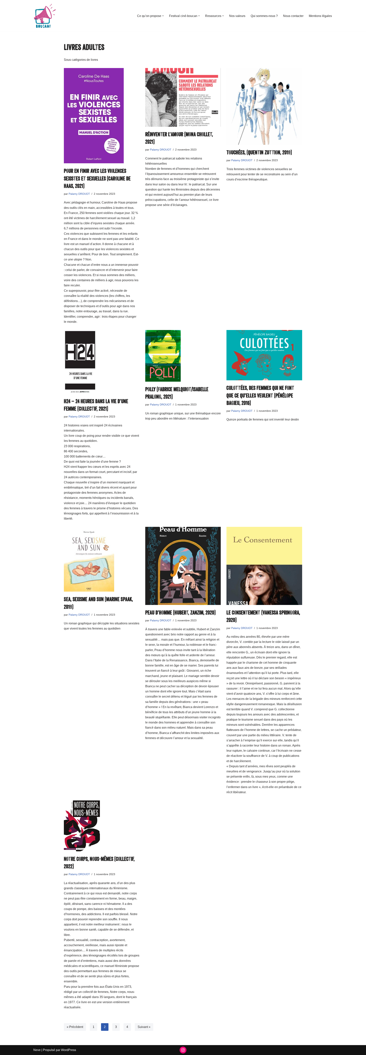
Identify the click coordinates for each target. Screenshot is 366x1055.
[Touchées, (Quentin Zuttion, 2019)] (264, 106)
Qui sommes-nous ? (264, 16)
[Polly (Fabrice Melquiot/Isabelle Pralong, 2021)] (183, 356)
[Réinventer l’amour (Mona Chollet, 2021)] (183, 97)
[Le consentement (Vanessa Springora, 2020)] (264, 566)
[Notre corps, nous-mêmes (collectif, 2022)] (102, 825)
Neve (37, 1050)
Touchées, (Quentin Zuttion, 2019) (259, 152)
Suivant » (144, 1027)
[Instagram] (183, 1050)
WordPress (68, 1050)
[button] (163, 16)
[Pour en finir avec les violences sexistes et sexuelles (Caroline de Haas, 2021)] (102, 115)
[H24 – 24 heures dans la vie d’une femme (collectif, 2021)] (102, 362)
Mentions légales (320, 16)
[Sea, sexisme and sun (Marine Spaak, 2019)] (102, 559)
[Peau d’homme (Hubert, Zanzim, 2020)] (183, 566)
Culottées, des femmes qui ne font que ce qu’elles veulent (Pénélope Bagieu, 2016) (260, 395)
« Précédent (75, 1027)
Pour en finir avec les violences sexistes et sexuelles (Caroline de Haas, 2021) (97, 178)
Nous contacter (293, 16)
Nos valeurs (237, 16)
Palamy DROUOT (79, 193)
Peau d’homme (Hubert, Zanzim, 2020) (180, 612)
